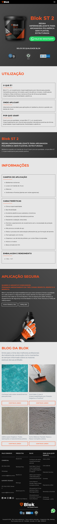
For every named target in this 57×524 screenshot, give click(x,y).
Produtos (20, 453)
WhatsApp (5, 471)
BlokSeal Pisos (20, 466)
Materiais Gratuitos (48, 472)
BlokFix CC (19, 475)
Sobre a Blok (46, 459)
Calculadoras (46, 465)
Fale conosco (7, 453)
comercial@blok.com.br (8, 475)
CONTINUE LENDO (15, 403)
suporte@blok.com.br (8, 492)
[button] (54, 2)
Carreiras (45, 478)
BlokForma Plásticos (21, 498)
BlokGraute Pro (20, 490)
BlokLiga (18, 482)
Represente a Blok (48, 485)
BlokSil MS (19, 458)
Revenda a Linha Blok (49, 491)
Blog (31, 453)
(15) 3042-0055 (6, 466)
